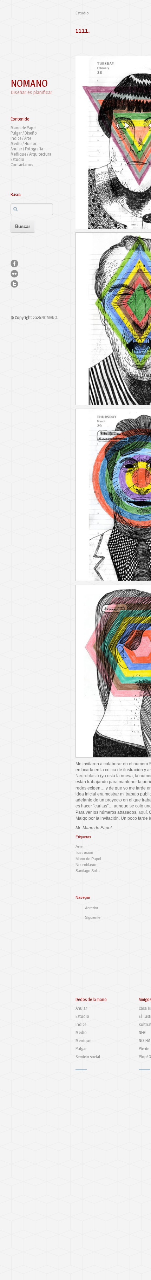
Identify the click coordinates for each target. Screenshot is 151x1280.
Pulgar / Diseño (24, 133)
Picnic (144, 1048)
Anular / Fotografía (27, 148)
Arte (79, 846)
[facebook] (14, 263)
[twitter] (14, 284)
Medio (81, 1032)
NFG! (142, 1032)
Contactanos (22, 164)
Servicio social (88, 1056)
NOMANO (29, 83)
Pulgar (81, 1048)
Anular (81, 1008)
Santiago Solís (88, 871)
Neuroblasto (87, 776)
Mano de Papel (24, 127)
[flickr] (14, 274)
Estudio (17, 159)
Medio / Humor (24, 143)
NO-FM (144, 1040)
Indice (81, 1024)
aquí (142, 812)
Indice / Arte (21, 138)
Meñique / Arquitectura (31, 154)
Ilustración (84, 852)
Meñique (83, 1040)
